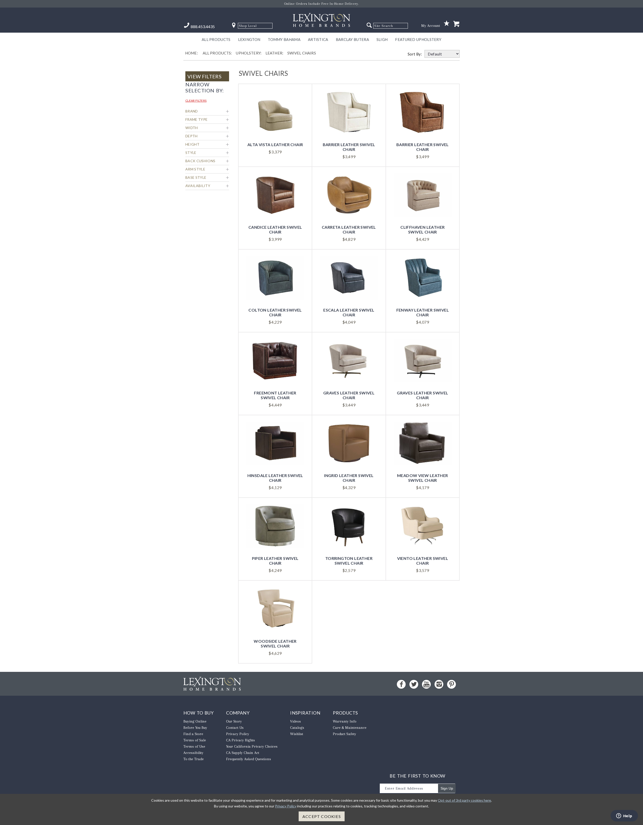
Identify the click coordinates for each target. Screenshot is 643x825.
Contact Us (235, 727)
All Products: (217, 53)
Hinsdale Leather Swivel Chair (275, 478)
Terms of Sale (194, 740)
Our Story (234, 721)
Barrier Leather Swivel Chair (349, 147)
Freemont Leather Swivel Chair (275, 395)
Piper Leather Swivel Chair (275, 560)
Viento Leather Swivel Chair (422, 560)
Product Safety (344, 734)
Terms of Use (194, 746)
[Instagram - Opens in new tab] (439, 684)
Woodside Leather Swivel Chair (275, 643)
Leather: (274, 53)
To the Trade (193, 759)
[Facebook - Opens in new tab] (401, 684)
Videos (295, 721)
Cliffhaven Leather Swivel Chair (422, 229)
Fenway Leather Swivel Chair (422, 312)
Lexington (249, 39)
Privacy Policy (237, 734)
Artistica (318, 39)
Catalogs (297, 727)
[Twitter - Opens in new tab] (413, 684)
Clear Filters (196, 100)
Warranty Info (344, 721)
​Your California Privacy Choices (252, 746)
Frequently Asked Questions (248, 759)
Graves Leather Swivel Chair (348, 395)
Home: (191, 53)
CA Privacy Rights (240, 740)
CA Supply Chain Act (242, 752)
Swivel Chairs (301, 53)
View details (275, 106)
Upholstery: (248, 53)
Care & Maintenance (349, 727)
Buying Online (194, 721)
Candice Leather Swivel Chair (275, 229)
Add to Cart (275, 123)
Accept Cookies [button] (321, 816)
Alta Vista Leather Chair (275, 144)
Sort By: (416, 54)
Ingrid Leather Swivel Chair (348, 478)
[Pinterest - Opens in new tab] (451, 684)
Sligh (382, 39)
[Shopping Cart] (456, 24)
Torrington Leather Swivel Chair (348, 560)
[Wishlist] (446, 23)
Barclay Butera (352, 39)
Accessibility (193, 752)
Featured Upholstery (418, 39)
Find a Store (193, 734)
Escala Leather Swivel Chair (348, 312)
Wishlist (296, 734)
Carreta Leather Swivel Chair (349, 229)
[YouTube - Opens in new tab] (426, 684)
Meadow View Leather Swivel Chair (422, 478)
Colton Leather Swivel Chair (275, 312)
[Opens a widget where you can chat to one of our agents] (624, 816)
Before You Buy (195, 727)
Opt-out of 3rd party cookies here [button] (464, 800)
